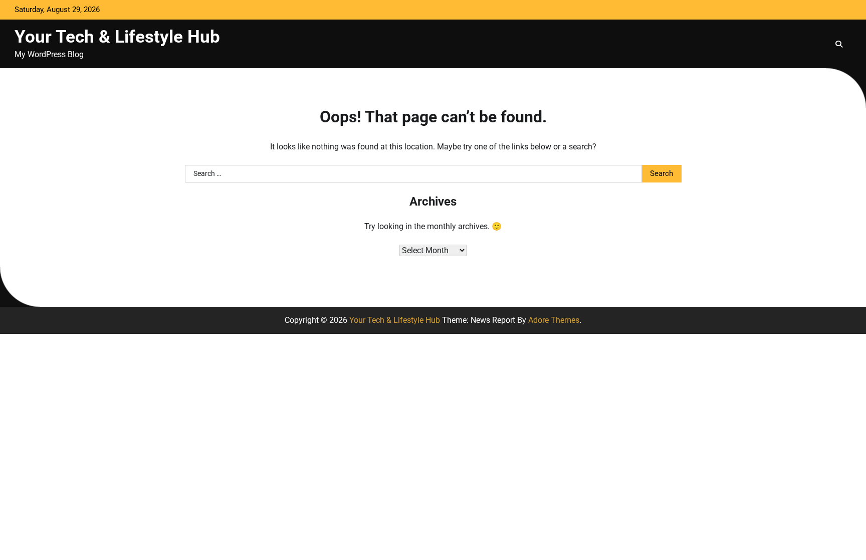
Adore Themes (553, 320)
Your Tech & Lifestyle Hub (117, 36)
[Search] (838, 44)
